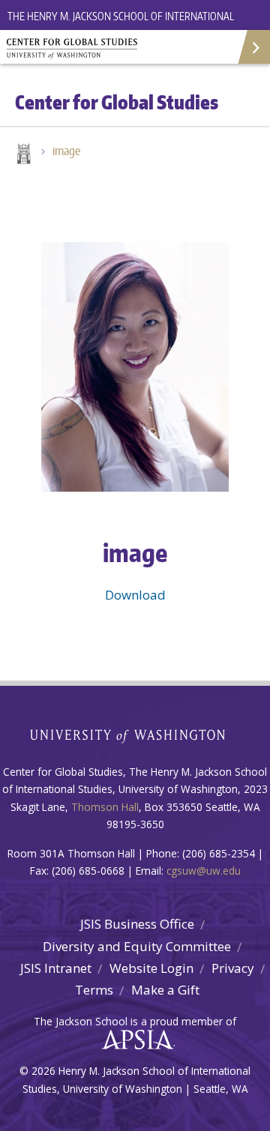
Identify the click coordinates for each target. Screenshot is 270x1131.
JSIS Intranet (56, 968)
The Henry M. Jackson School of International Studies (121, 25)
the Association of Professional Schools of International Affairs (133, 1040)
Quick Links (253, 47)
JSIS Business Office (137, 923)
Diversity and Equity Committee (137, 946)
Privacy (233, 968)
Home (22, 155)
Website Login (152, 968)
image (66, 150)
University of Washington (135, 734)
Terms (94, 989)
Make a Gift (165, 989)
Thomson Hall (105, 807)
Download (135, 594)
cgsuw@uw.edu (203, 870)
